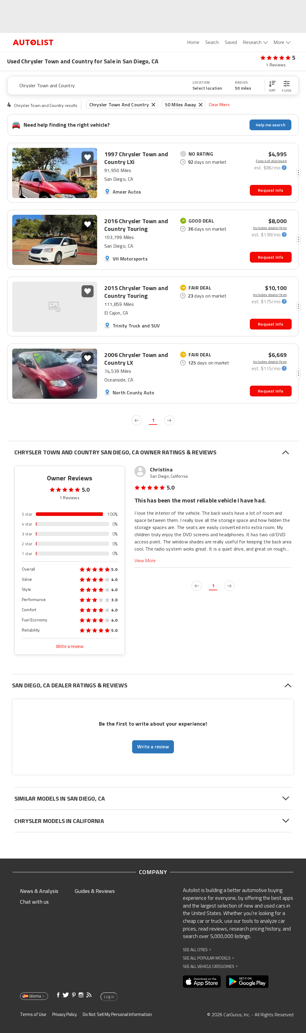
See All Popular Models (208, 958)
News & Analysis (39, 891)
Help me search (270, 125)
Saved (231, 42)
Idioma (35, 996)
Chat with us (34, 902)
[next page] (169, 420)
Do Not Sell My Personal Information (117, 1014)
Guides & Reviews (95, 891)
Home (193, 42)
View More (145, 560)
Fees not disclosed (271, 161)
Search (212, 42)
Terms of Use (33, 1014)
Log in (109, 997)
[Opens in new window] (202, 981)
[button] (272, 85)
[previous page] (136, 420)
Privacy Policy (64, 1014)
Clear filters (219, 104)
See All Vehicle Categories (210, 966)
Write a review (69, 646)
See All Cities (197, 949)
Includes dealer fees (270, 228)
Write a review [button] (153, 746)
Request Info (270, 190)
